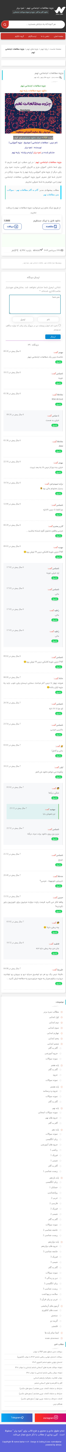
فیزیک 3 (54, 1257)
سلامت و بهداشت (50, 1294)
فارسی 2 (54, 1203)
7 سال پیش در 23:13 (18, 808)
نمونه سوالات (52, 1059)
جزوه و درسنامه (50, 1091)
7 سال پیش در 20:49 (12, 875)
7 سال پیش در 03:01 (12, 745)
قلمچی (54, 1326)
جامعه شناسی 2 (50, 1230)
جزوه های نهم (33, 49)
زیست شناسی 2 (50, 1235)
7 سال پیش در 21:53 (12, 854)
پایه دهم (55, 1130)
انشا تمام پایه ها (52, 1333)
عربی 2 (54, 1198)
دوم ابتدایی (54, 1022)
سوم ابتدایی (53, 1028)
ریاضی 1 (54, 1150)
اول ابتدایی (54, 1017)
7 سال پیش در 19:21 (12, 766)
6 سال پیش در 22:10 (12, 461)
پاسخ (58, 362)
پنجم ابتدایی (53, 1038)
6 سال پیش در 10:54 (12, 483)
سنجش (54, 1315)
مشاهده (49, 226)
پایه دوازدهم (53, 1242)
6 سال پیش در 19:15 (12, 372)
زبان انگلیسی (52, 1139)
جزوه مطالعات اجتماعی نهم (49, 73)
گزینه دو (54, 1321)
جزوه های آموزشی (49, 1144)
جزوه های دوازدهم (49, 1246)
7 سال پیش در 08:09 (12, 677)
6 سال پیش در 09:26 (15, 414)
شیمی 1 (54, 1160)
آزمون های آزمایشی (50, 1306)
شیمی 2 (54, 1214)
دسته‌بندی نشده (52, 1338)
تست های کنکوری (50, 1310)
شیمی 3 (54, 1262)
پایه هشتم (54, 1087)
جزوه (55, 1075)
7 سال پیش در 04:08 (12, 968)
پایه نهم (44, 49)
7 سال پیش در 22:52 (15, 828)
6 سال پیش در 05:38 (12, 393)
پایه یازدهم (54, 1178)
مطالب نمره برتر (51, 1012)
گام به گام (53, 1048)
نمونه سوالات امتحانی (48, 1112)
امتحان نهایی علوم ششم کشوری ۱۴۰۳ (47, 1362)
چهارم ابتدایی (53, 1033)
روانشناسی (53, 1193)
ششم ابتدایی (53, 1044)
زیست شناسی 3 (50, 1289)
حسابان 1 (53, 1187)
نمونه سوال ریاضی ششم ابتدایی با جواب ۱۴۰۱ (44, 1372)
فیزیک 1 (54, 1155)
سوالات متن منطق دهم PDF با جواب (47, 1351)
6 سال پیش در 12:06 (12, 504)
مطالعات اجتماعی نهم (36, 263)
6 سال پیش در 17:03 (15, 588)
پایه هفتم (55, 1065)
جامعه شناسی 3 (50, 1251)
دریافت (10, 226)
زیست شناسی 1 (50, 1171)
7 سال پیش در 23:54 (12, 724)
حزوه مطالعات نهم (49, 263)
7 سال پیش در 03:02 (15, 787)
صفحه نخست (55, 49)
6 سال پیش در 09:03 (12, 546)
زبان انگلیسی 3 (51, 1283)
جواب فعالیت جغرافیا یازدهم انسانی (48, 1378)
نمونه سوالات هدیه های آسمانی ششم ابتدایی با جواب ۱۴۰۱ (38, 1367)
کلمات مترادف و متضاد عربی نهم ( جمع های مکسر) (41, 1398)
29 (16, 250)
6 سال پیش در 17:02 (15, 567)
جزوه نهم (26, 263)
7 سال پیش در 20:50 (12, 702)
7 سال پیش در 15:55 (12, 896)
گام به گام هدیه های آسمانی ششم (48, 1383)
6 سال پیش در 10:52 (15, 942)
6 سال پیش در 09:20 (12, 351)
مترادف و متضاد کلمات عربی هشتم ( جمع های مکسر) (40, 1393)
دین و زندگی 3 (51, 1278)
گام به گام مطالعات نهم (27, 190)
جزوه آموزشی (51, 1053)
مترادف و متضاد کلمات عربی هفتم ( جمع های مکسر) (41, 1388)
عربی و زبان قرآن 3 (49, 1299)
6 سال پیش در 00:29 (12, 525)
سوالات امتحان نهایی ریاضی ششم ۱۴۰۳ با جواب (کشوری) (39, 1357)
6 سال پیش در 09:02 (12, 656)
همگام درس (57, 1404)
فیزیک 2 (54, 1209)
